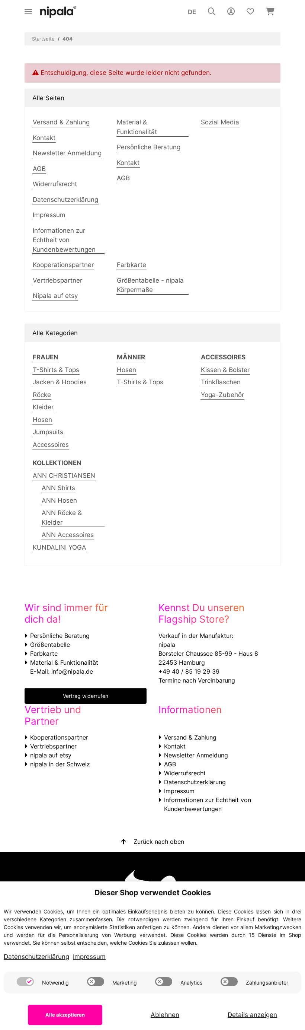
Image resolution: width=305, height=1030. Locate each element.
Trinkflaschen (221, 382)
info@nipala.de (72, 671)
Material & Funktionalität (137, 127)
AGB (39, 168)
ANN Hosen (59, 500)
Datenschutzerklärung (65, 199)
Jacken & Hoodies (60, 382)
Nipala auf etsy (55, 295)
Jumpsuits (48, 432)
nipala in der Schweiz (60, 764)
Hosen (42, 419)
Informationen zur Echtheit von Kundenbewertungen (64, 240)
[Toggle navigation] (28, 8)
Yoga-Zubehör (222, 394)
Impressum (49, 215)
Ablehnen (165, 1014)
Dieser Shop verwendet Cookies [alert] (152, 892)
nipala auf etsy (50, 755)
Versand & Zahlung (61, 122)
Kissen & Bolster (225, 369)
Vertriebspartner (57, 280)
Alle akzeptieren (65, 1015)
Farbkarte (131, 264)
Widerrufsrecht (55, 184)
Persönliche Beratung (148, 147)
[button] (211, 11)
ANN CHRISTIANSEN (64, 475)
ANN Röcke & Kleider (62, 517)
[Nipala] (58, 12)
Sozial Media (220, 122)
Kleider (43, 407)
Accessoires (51, 444)
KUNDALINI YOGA (59, 547)
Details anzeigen (252, 1014)
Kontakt (44, 138)
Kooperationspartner (63, 264)
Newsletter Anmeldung (67, 153)
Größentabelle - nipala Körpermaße (150, 285)
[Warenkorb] (270, 11)
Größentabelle (50, 644)
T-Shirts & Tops (56, 369)
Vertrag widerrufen (85, 696)
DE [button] (192, 12)
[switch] (25, 981)
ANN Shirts (58, 488)
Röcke (42, 394)
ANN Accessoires (68, 534)
